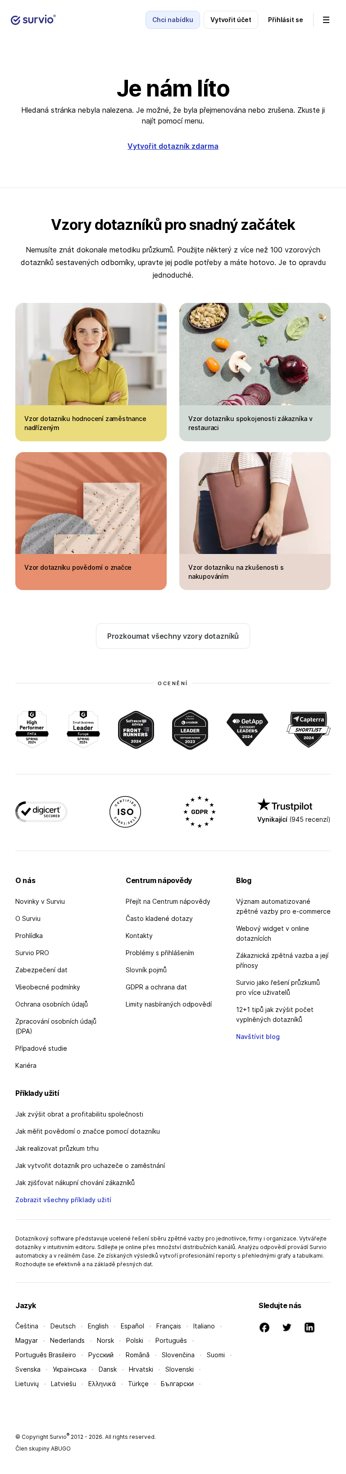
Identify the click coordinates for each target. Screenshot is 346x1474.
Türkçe (138, 1383)
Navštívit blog (258, 1036)
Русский (101, 1355)
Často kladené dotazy (159, 918)
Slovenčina (178, 1355)
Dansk (108, 1369)
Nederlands (67, 1340)
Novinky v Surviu (40, 901)
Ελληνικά (102, 1383)
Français (168, 1326)
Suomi (216, 1355)
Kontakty (139, 935)
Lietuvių (27, 1383)
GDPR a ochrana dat (156, 987)
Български (177, 1383)
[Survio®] (33, 20)
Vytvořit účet (230, 19)
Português (171, 1340)
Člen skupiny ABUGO (43, 1448)
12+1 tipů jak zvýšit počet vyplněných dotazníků (275, 1014)
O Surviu (28, 918)
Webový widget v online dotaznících (272, 933)
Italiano (204, 1326)
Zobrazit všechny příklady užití (63, 1200)
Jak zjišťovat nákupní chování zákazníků (75, 1182)
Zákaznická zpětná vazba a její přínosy (282, 960)
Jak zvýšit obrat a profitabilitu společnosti (79, 1114)
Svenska (28, 1369)
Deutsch (63, 1326)
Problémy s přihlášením (160, 953)
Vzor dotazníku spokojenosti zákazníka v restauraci (250, 423)
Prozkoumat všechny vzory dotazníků (173, 636)
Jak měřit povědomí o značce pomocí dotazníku (87, 1131)
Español (132, 1326)
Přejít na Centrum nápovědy (168, 901)
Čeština (26, 1326)
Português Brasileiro (45, 1355)
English (98, 1326)
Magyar (26, 1340)
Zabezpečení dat (41, 970)
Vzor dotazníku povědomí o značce (78, 567)
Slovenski (179, 1369)
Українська (69, 1369)
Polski (134, 1340)
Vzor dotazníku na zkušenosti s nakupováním (236, 571)
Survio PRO (32, 953)
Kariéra (25, 1065)
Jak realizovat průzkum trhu (57, 1148)
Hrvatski (141, 1369)
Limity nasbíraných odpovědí (169, 1004)
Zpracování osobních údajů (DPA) (55, 1026)
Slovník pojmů (146, 970)
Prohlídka (29, 935)
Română (138, 1355)
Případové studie (41, 1048)
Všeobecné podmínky (47, 987)
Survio (59, 1436)
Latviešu (63, 1383)
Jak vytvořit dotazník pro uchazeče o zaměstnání (90, 1165)
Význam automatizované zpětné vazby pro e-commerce (283, 906)
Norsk (105, 1340)
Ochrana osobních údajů (51, 1004)
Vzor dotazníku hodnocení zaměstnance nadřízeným (85, 423)
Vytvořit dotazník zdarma (173, 146)
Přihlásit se (285, 19)
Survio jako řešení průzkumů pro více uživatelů (278, 987)
